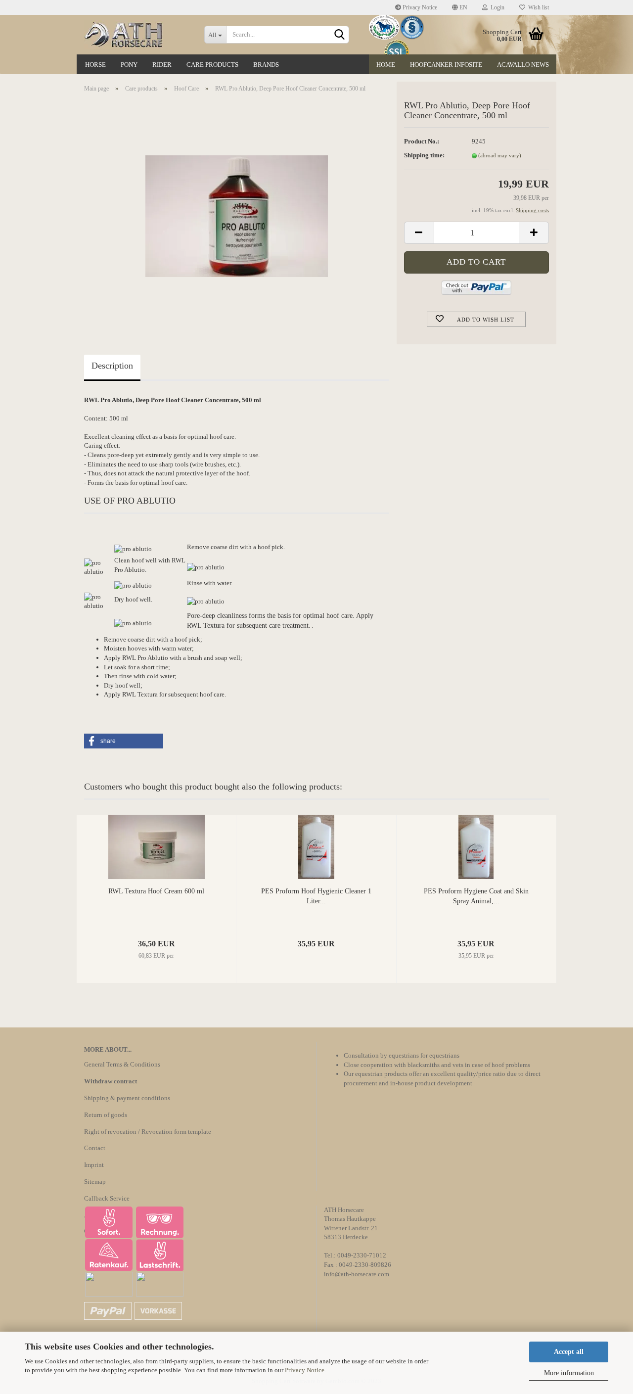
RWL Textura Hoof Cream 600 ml (156, 891)
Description (112, 366)
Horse (95, 64)
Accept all (569, 1351)
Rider (162, 64)
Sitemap (95, 1181)
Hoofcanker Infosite (446, 64)
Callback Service (107, 1198)
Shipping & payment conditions (127, 1098)
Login (496, 7)
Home (385, 64)
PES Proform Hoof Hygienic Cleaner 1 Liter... (316, 896)
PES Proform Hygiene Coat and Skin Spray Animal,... (476, 896)
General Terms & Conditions (122, 1064)
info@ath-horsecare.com (356, 1274)
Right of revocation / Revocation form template (147, 1131)
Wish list (537, 7)
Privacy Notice (304, 1370)
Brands (266, 64)
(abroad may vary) (499, 155)
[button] (123, 741)
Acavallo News (523, 64)
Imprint (94, 1164)
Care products (212, 64)
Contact (94, 1148)
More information (569, 1373)
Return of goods (105, 1114)
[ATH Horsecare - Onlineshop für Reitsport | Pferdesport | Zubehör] (136, 34)
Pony (129, 64)
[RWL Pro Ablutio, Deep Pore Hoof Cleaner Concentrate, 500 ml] (236, 211)
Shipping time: (424, 155)
